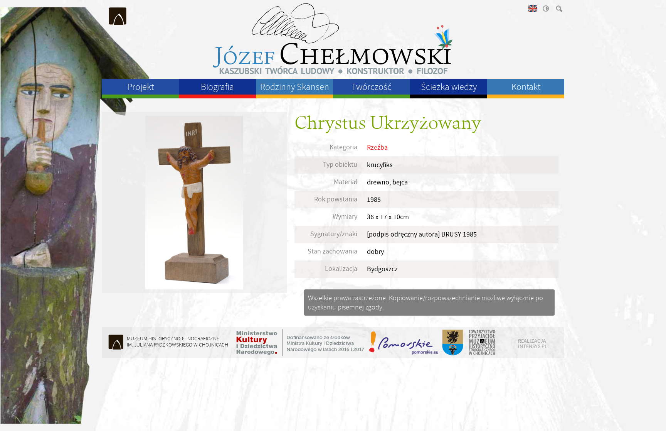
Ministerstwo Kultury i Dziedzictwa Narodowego (300, 342)
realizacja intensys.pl (532, 343)
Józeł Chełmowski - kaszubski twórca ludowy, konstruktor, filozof (333, 38)
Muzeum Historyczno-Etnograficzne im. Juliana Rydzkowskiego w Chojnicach (118, 16)
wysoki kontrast (545, 8)
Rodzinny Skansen (294, 87)
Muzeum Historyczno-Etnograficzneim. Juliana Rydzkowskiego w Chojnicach (177, 341)
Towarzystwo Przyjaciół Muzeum (482, 342)
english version (532, 8)
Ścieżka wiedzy (449, 87)
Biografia (217, 87)
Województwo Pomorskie (404, 342)
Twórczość (372, 87)
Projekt (140, 87)
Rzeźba (377, 147)
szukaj (558, 8)
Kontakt (525, 87)
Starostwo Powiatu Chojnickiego (452, 342)
